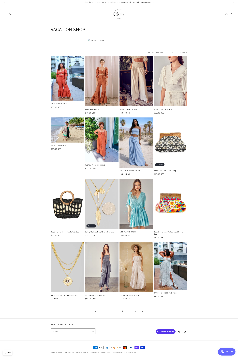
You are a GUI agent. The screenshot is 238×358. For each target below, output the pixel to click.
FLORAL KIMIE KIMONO (59, 146)
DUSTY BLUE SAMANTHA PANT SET (132, 171)
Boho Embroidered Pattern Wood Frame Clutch (168, 233)
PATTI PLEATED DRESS (127, 232)
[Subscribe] (92, 331)
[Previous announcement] (5, 2)
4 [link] (122, 311)
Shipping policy (118, 352)
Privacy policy (106, 352)
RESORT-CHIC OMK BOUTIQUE (65, 352)
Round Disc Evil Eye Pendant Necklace (65, 295)
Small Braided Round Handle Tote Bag (65, 232)
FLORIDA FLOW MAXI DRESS (95, 165)
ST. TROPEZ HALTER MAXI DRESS (166, 293)
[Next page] (142, 311)
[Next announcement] (233, 2)
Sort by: (151, 52)
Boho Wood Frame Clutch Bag (165, 171)
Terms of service (131, 352)
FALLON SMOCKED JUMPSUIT (95, 295)
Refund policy (94, 352)
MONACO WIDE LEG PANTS (129, 110)
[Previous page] (95, 311)
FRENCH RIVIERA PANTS (59, 104)
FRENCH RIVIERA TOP (93, 110)
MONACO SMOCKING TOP (163, 110)
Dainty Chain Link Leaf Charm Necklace (99, 232)
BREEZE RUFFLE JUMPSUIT (129, 295)
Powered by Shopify (81, 352)
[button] (5, 14)
